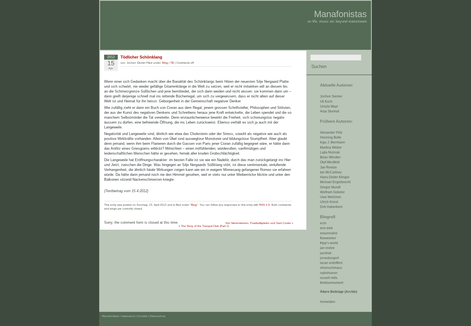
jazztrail (325, 253)
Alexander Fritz (331, 132)
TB (172, 62)
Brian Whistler (330, 157)
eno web (326, 228)
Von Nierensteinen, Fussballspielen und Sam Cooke (258, 223)
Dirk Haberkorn (331, 207)
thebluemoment (331, 283)
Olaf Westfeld (330, 162)
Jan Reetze (328, 167)
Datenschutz (157, 316)
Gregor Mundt (330, 187)
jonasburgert (329, 258)
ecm (323, 223)
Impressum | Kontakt (134, 316)
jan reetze (327, 248)
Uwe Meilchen (330, 197)
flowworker (328, 238)
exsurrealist (328, 233)
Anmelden (327, 302)
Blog (165, 62)
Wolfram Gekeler (332, 192)
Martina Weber (331, 147)
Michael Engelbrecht (335, 182)
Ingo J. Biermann (332, 142)
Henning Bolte (330, 137)
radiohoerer (328, 273)
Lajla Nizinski (330, 152)
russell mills (328, 278)
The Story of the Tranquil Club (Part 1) (205, 225)
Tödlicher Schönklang (141, 57)
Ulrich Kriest (329, 202)
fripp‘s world (329, 243)
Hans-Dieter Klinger (334, 177)
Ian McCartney (331, 172)
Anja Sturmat (329, 111)
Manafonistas (340, 14)
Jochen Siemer (331, 96)
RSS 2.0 (264, 204)
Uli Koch (326, 101)
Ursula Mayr (329, 106)
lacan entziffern (331, 263)
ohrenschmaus (331, 268)
